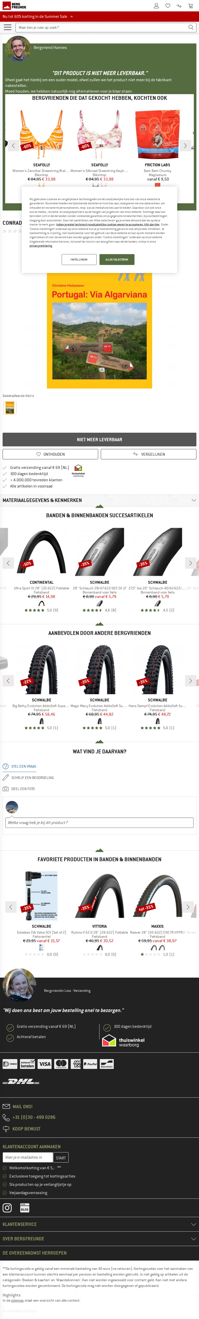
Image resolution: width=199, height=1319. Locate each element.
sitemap (17, 1300)
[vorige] (13, 145)
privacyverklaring (41, 246)
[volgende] (185, 145)
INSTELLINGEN (79, 259)
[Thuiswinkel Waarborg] (123, 1040)
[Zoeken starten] (191, 27)
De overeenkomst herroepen (35, 1253)
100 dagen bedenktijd (29, 473)
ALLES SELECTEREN (117, 259)
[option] (99, 313)
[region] (99, 230)
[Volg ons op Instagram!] (11, 1209)
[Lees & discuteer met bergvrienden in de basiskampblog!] (28, 1209)
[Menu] (7, 27)
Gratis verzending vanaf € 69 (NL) (39, 467)
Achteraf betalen (31, 1036)
